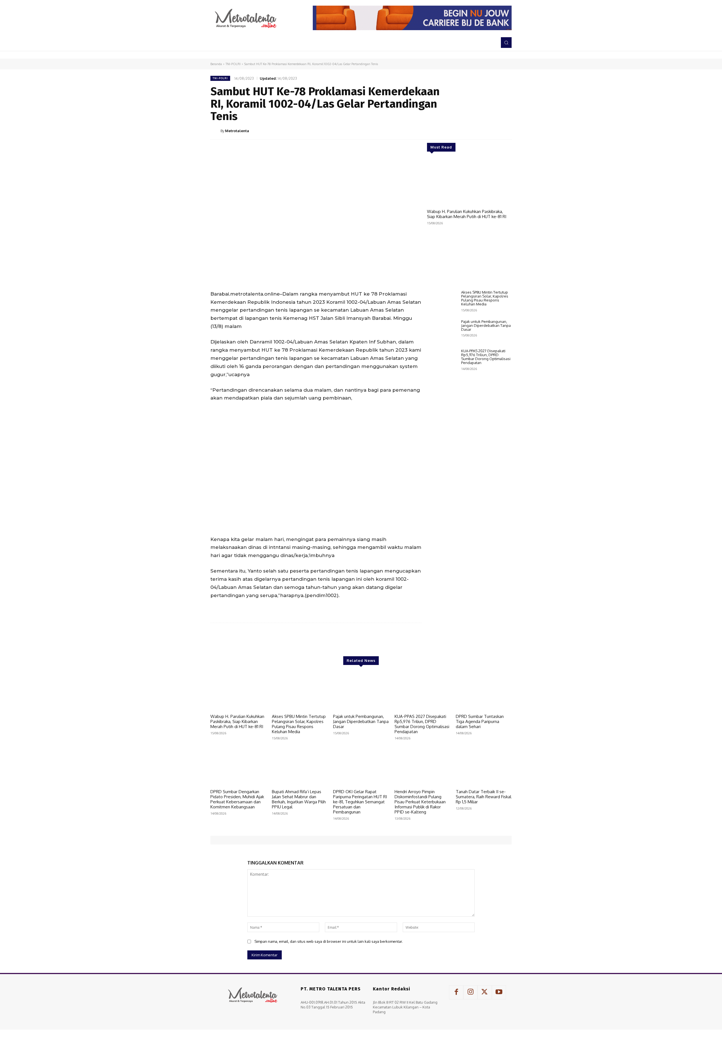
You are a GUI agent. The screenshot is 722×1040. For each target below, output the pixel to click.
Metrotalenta (237, 130)
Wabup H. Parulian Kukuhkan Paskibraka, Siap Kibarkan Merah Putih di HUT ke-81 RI (466, 214)
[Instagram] (470, 992)
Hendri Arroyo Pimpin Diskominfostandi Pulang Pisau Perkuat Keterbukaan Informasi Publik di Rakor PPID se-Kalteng (420, 802)
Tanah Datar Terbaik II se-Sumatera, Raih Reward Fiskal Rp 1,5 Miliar (483, 796)
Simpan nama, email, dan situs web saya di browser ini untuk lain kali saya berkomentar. (328, 941)
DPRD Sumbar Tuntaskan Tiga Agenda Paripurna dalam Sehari (480, 721)
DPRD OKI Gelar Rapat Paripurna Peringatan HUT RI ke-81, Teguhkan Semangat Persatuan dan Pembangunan (360, 802)
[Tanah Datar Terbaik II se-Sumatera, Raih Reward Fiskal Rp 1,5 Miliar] (484, 767)
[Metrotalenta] (215, 131)
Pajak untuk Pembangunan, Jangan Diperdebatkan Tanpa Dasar (486, 325)
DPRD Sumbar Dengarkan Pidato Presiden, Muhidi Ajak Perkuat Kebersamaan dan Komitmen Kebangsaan (237, 799)
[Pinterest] (479, 130)
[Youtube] (499, 992)
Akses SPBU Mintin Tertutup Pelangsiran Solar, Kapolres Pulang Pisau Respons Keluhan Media (484, 298)
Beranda (216, 64)
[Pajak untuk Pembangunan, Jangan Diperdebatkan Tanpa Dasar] (442, 331)
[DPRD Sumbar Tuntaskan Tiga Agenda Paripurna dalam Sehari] (484, 691)
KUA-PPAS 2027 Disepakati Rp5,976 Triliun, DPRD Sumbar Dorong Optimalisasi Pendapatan (485, 357)
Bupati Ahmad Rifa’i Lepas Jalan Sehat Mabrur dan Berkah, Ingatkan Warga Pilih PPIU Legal (299, 799)
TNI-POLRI (233, 64)
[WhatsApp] (492, 130)
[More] (506, 130)
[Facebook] (453, 130)
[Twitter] (466, 130)
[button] (506, 42)
